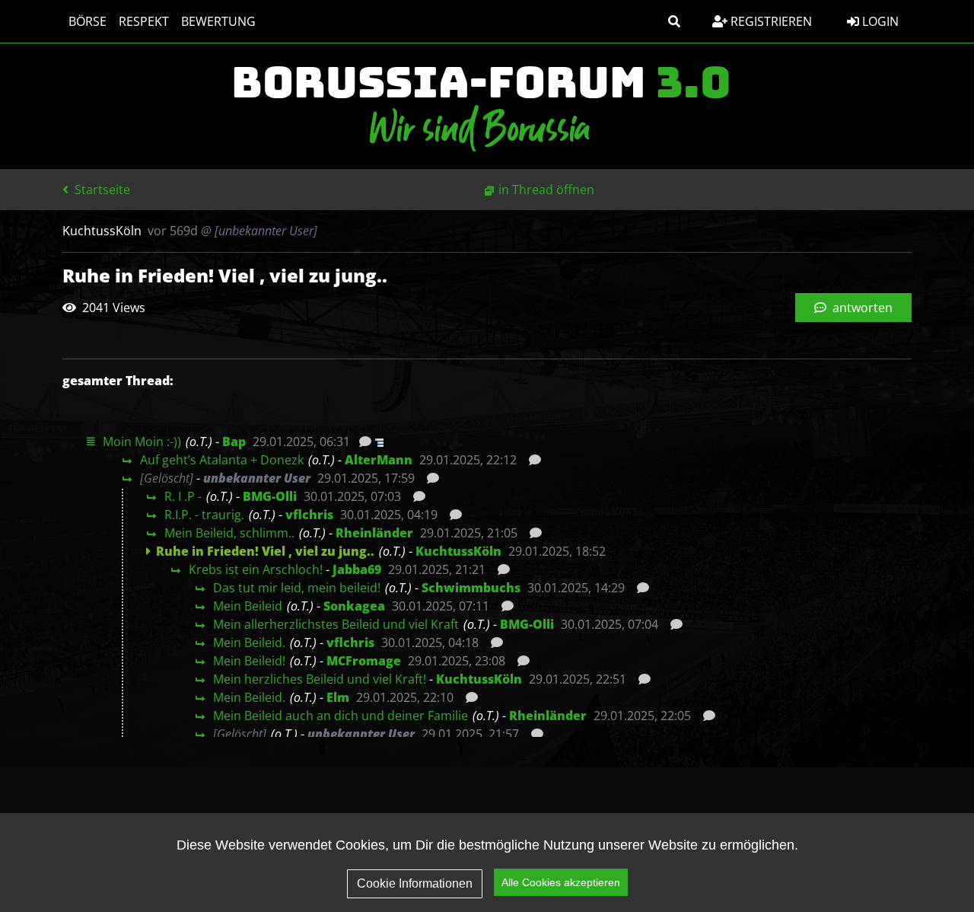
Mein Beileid (247, 606)
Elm (337, 697)
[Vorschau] (361, 441)
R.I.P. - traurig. (204, 514)
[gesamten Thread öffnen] (378, 441)
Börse (87, 21)
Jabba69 (357, 569)
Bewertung (218, 21)
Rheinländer (374, 533)
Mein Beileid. (249, 642)
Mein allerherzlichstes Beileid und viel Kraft (336, 624)
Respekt (144, 21)
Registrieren (769, 21)
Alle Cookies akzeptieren (560, 882)
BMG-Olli (270, 496)
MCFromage (363, 660)
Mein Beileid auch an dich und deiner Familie (340, 715)
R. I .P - (183, 496)
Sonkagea (354, 606)
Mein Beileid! (249, 660)
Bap (234, 441)
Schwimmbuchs (471, 587)
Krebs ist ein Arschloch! (256, 569)
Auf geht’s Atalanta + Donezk (222, 459)
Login (879, 21)
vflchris (309, 514)
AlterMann (378, 459)
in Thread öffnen (546, 189)
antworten (861, 307)
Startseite (101, 189)
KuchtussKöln (458, 551)
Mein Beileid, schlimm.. (229, 533)
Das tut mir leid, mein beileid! (297, 587)
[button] (674, 21)
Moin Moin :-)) (142, 441)
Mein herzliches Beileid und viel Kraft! (319, 679)
